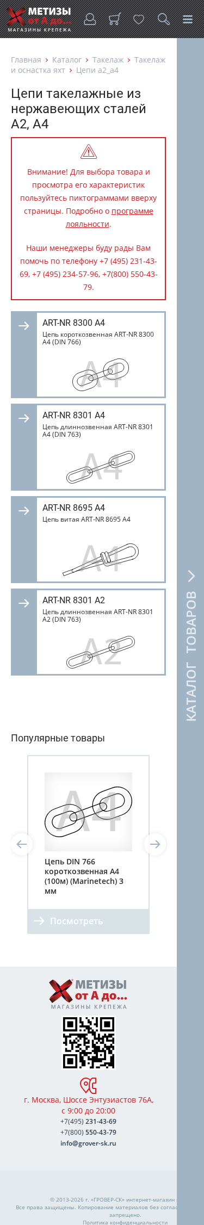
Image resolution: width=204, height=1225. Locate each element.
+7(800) (88, 1132)
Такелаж (107, 59)
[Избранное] (139, 19)
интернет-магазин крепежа (162, 1199)
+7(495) (88, 1121)
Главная (26, 59)
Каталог (67, 59)
